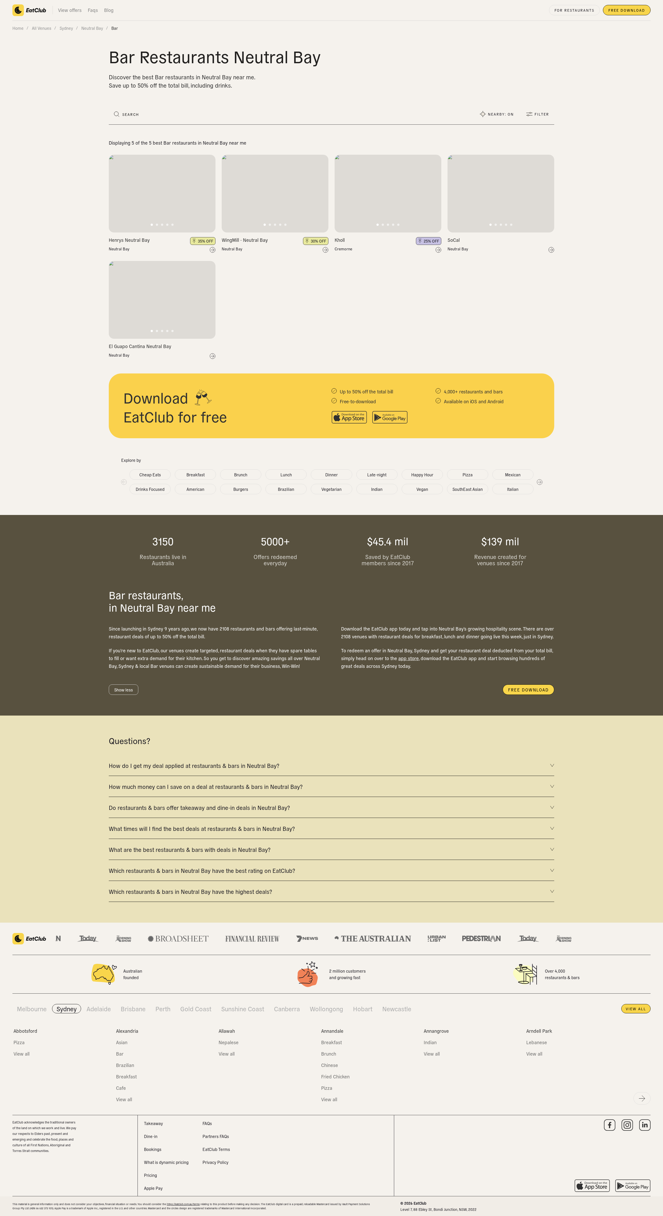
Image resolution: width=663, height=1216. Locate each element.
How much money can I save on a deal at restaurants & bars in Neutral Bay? (205, 786)
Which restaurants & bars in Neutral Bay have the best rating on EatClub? (202, 870)
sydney (66, 28)
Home (18, 28)
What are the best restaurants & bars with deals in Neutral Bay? (189, 849)
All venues (41, 28)
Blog (108, 10)
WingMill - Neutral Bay (245, 240)
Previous (123, 481)
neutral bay (92, 28)
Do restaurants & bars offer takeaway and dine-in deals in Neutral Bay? (199, 807)
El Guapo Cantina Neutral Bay (140, 346)
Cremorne (343, 249)
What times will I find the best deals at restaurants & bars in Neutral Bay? (202, 828)
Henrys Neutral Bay (129, 240)
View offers (70, 10)
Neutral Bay (119, 249)
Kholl (340, 240)
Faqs (93, 10)
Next (539, 481)
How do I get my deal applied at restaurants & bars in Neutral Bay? (194, 765)
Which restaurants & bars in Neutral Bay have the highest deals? (190, 891)
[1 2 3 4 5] (162, 193)
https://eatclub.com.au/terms (183, 1204)
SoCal (454, 240)
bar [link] (114, 28)
